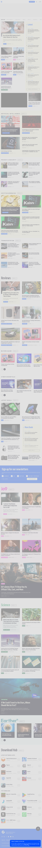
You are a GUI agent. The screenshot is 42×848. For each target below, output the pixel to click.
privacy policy (26, 844)
